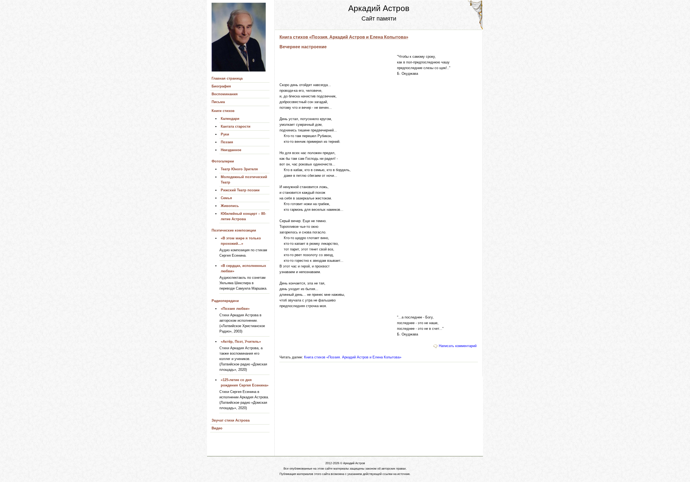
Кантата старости (235, 126)
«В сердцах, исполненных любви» (243, 268)
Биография (221, 86)
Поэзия (227, 142)
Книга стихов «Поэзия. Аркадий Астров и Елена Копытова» (344, 37)
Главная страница (227, 78)
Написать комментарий (458, 346)
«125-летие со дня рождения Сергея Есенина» (244, 382)
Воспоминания (225, 94)
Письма (218, 102)
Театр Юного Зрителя (239, 169)
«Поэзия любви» (235, 309)
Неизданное (231, 150)
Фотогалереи (223, 161)
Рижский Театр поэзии (240, 190)
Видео (217, 428)
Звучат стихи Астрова (231, 420)
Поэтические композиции (234, 230)
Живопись (230, 206)
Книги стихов (223, 111)
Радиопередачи (225, 301)
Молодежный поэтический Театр (244, 179)
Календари (230, 119)
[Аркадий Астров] (243, 39)
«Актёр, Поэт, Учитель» (241, 342)
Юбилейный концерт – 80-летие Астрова (243, 216)
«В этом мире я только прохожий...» (241, 241)
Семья (226, 198)
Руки (225, 134)
